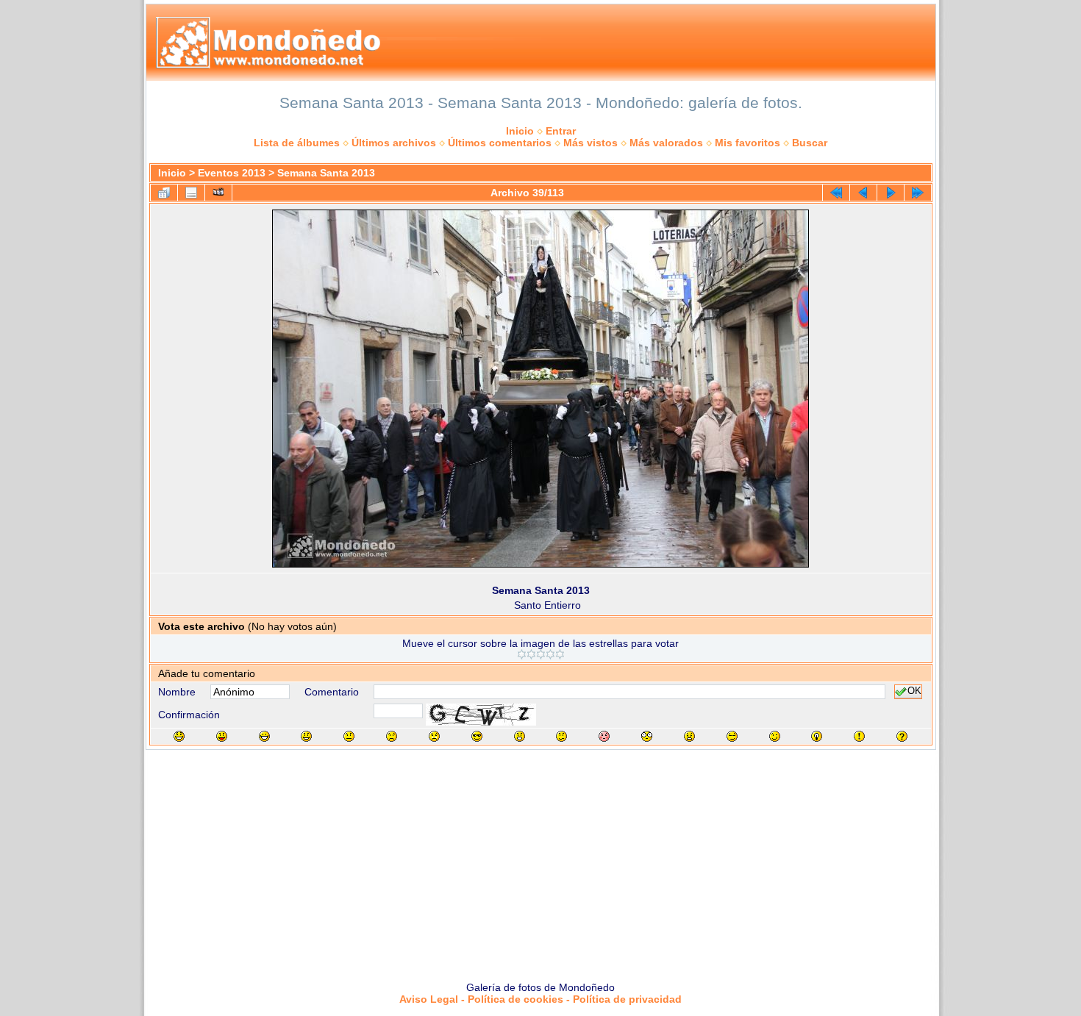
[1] (522, 654)
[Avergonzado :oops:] (604, 736)
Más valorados (666, 143)
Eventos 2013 (231, 173)
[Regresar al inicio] (836, 193)
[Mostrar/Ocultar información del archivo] (191, 193)
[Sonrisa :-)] (306, 736)
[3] (541, 654)
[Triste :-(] (391, 736)
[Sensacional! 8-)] (476, 736)
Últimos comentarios (500, 143)
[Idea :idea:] (816, 736)
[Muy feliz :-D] (264, 736)
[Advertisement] (540, 860)
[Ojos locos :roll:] (732, 736)
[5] (560, 654)
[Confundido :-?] (561, 736)
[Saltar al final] (918, 193)
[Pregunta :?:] (901, 736)
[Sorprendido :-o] (519, 736)
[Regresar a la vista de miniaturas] (164, 193)
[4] (550, 654)
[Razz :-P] (221, 736)
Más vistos (590, 143)
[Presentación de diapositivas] (218, 193)
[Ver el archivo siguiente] (890, 193)
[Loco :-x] (689, 736)
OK (914, 692)
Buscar (809, 143)
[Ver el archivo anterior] (863, 193)
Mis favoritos (747, 143)
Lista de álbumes (297, 143)
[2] (531, 654)
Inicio (520, 131)
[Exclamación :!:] (859, 736)
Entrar (561, 131)
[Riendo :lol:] (179, 736)
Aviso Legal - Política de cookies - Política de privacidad (540, 999)
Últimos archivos (394, 143)
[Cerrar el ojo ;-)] (774, 736)
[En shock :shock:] (646, 736)
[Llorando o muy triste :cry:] (434, 736)
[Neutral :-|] (348, 736)
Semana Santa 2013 (326, 173)
